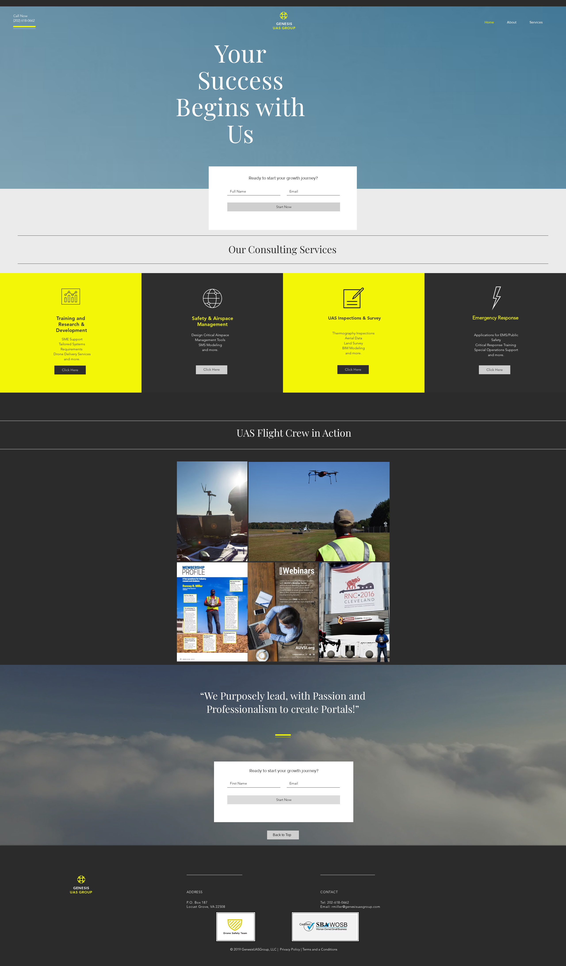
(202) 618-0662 (24, 20)
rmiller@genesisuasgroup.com (356, 906)
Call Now (20, 16)
